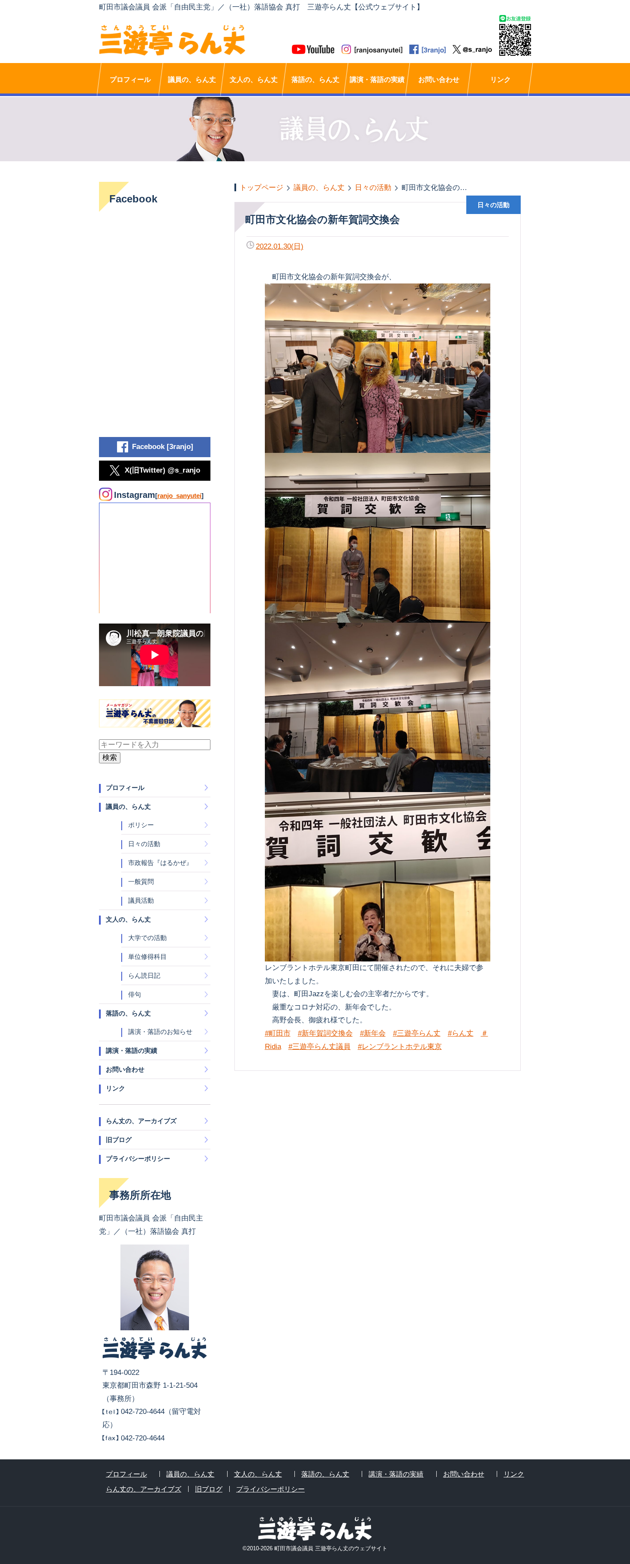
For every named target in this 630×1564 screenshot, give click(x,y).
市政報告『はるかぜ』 (160, 862)
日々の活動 (144, 843)
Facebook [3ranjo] (162, 447)
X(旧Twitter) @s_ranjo (162, 470)
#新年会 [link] (373, 1033)
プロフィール (130, 79)
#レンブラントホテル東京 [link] (400, 1047)
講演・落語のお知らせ (160, 1031)
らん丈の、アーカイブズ (141, 1120)
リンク (500, 79)
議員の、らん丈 (192, 79)
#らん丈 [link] (461, 1033)
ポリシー (141, 825)
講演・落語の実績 (377, 79)
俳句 (134, 994)
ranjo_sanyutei (179, 495)
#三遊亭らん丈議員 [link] (319, 1047)
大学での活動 (147, 937)
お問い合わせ (438, 79)
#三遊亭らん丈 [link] (417, 1033)
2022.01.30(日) (279, 246)
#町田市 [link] (278, 1033)
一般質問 (141, 881)
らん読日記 (144, 975)
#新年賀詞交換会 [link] (325, 1033)
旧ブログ (119, 1139)
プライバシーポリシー (138, 1158)
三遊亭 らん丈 (207, 40)
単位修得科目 (147, 956)
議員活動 (141, 900)
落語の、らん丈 (315, 79)
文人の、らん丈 (254, 79)
